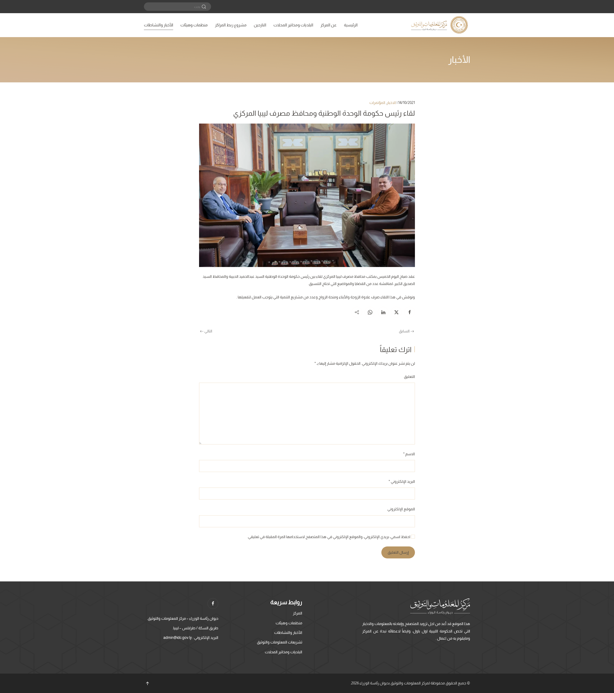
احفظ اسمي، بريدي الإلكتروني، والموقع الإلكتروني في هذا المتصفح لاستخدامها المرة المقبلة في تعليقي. (329, 537)
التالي (208, 331)
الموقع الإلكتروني (401, 509)
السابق (404, 331)
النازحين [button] (260, 25)
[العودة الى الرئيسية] (440, 25)
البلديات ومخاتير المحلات (293, 25)
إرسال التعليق (398, 552)
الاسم (409, 454)
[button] (147, 683)
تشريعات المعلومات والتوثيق (279, 642)
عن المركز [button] (328, 25)
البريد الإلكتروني (402, 481)
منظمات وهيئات (194, 25)
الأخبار (459, 60)
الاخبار (391, 103)
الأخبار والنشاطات (158, 25)
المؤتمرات (377, 103)
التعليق (409, 377)
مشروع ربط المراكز (231, 25)
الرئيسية (351, 25)
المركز (297, 613)
